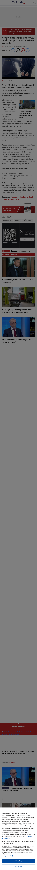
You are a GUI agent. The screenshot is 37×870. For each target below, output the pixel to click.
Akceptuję (18, 861)
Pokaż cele (18, 866)
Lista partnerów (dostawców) (11, 856)
